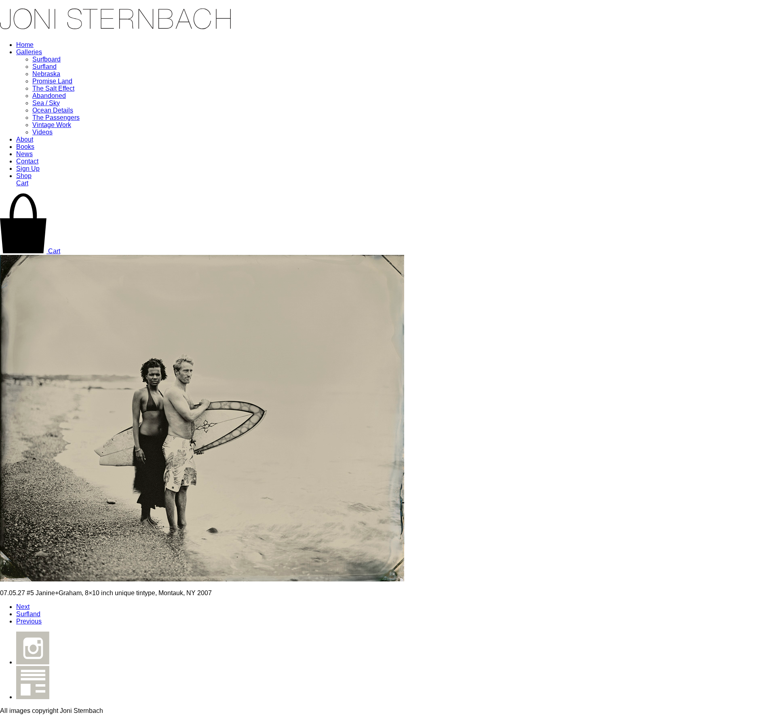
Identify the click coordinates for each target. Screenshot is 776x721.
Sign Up (28, 168)
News (24, 154)
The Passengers (56, 117)
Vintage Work (51, 124)
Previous (29, 621)
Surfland (44, 66)
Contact (27, 161)
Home (25, 44)
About (24, 139)
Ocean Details (52, 110)
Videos (42, 132)
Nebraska (46, 73)
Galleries (29, 52)
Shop (24, 175)
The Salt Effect (53, 88)
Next (23, 606)
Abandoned (49, 95)
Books (25, 146)
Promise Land (52, 81)
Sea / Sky (46, 103)
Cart (22, 183)
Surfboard (46, 59)
